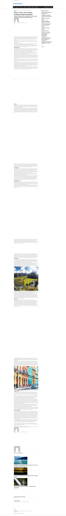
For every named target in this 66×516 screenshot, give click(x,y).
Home (14, 10)
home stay (32, 426)
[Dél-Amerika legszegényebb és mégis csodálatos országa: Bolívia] (20, 474)
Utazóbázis (23, 513)
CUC (20, 426)
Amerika (15, 11)
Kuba (33, 426)
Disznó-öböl (22, 426)
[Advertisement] (39, 3)
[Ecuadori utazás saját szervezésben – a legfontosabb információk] (20, 485)
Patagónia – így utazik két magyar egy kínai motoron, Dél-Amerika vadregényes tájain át (26, 466)
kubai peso (35, 426)
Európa (18, 10)
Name (15, 508)
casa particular (17, 426)
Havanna (29, 426)
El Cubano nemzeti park (25, 426)
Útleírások (17, 10)
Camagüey (15, 426)
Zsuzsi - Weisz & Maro (21, 22)
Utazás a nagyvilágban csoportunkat (18, 424)
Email (14, 509)
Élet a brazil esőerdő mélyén (19, 496)
